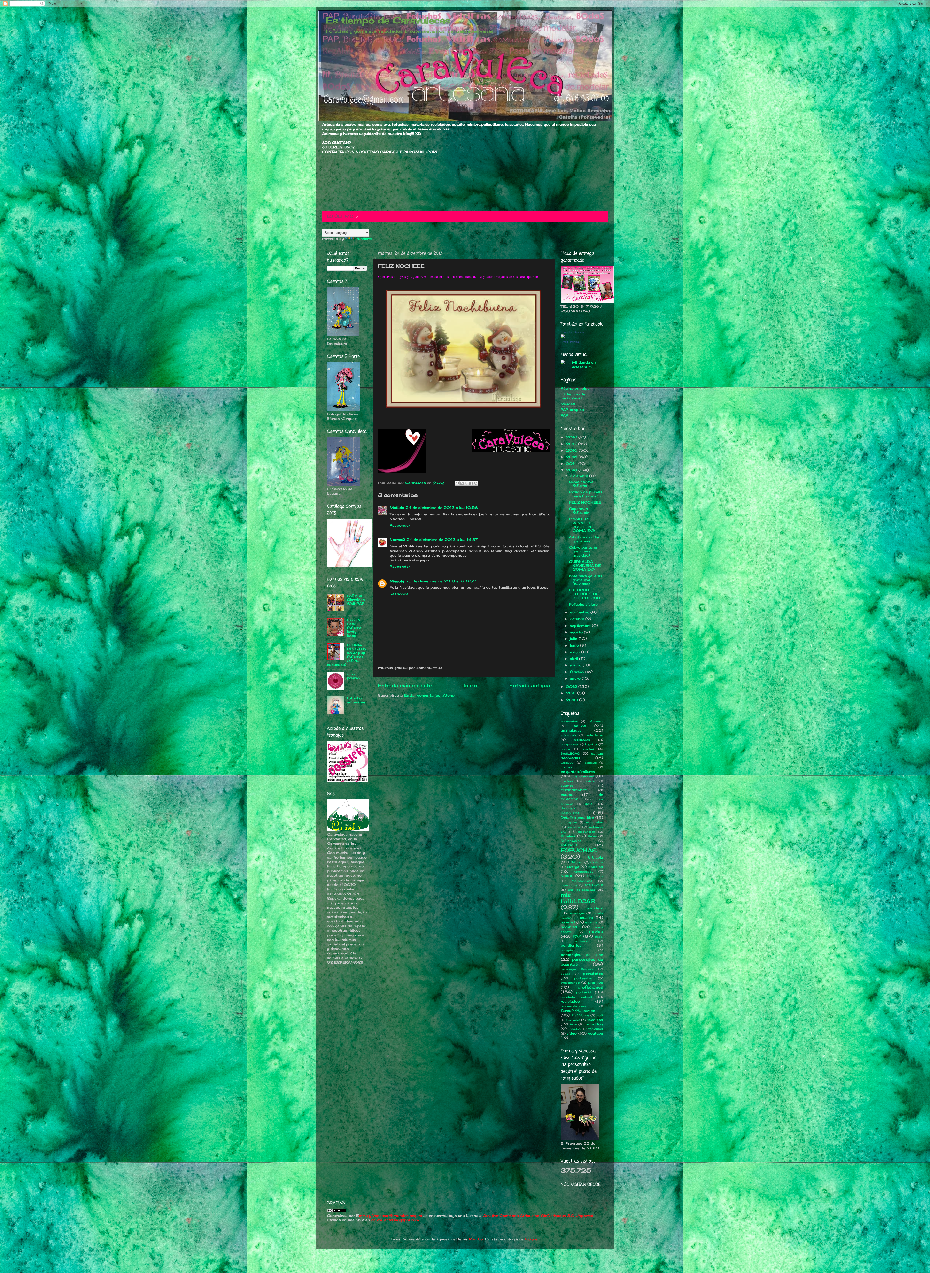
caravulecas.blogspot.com (395, 1220)
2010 (572, 700)
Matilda (397, 508)
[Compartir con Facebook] (471, 483)
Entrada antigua (529, 685)
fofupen (577, 862)
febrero (577, 672)
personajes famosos (577, 969)
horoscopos (584, 871)
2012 (572, 687)
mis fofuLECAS (578, 898)
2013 (572, 470)
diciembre (579, 476)
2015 (572, 457)
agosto (577, 632)
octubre (577, 619)
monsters (594, 908)
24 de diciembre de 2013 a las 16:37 (442, 540)
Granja (573, 867)
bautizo (591, 744)
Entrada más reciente (405, 685)
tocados (574, 1029)
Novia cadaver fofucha (582, 484)
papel (599, 936)
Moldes (568, 404)
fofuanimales (571, 841)
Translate (363, 239)
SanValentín (580, 1015)
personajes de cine (582, 955)
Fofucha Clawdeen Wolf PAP (356, 600)
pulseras (584, 992)
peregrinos (568, 950)
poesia (565, 973)
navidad (568, 922)
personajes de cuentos (582, 961)
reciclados (570, 1001)
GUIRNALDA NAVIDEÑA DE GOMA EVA (585, 565)
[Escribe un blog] (461, 483)
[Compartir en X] (466, 483)
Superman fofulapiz (579, 510)
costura (567, 781)
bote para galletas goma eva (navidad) (585, 580)
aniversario (569, 735)
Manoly (397, 581)
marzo (576, 665)
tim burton (593, 1024)
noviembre (580, 612)
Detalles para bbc (577, 818)
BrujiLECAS (570, 753)
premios (595, 982)
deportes (570, 812)
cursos (567, 795)
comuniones (583, 776)
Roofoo (476, 1239)
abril (574, 658)
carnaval (591, 762)
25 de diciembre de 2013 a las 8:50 (440, 581)
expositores (586, 831)
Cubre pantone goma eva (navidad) (583, 551)
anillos (580, 726)
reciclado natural (576, 997)
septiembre (581, 626)
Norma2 (397, 540)
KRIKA (567, 876)
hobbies (595, 867)
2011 (571, 693)
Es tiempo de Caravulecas (388, 20)
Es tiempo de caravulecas (573, 396)
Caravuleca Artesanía (573, 332)
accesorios (569, 721)
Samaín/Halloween (578, 1010)
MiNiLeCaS (594, 885)
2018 (572, 437)
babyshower (569, 744)
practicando (570, 982)
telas (573, 1024)
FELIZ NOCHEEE (585, 502)
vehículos (595, 1029)
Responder (400, 525)
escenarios (594, 822)
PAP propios (572, 410)
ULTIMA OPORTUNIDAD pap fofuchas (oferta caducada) (347, 655)
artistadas (582, 740)
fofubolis (569, 845)
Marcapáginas (582, 880)
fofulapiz (594, 857)
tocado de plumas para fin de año (585, 494)
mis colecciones (581, 889)
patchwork (581, 941)
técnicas (595, 1020)
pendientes (571, 945)
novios (596, 931)
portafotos (593, 973)
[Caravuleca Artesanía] (563, 337)
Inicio (470, 685)
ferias (592, 836)
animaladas (571, 730)
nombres (569, 927)
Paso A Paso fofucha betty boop (354, 628)
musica (586, 918)
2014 (572, 464)
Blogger (532, 1239)
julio (574, 639)
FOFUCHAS (579, 850)
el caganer (569, 822)
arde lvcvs (594, 735)
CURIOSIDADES (574, 790)
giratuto (596, 862)
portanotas (583, 978)
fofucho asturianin (356, 700)
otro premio (353, 676)
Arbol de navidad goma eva (585, 539)
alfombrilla (595, 721)
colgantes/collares (578, 772)
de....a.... (589, 803)
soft (600, 1015)
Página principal (575, 388)
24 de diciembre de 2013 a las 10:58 (441, 508)
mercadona (569, 885)
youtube (595, 1033)
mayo (575, 652)
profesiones (590, 987)
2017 (572, 444)
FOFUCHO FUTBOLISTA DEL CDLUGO (584, 594)
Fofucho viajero (583, 604)
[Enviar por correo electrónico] (457, 483)
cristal (590, 781)
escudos (574, 827)
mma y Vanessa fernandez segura (390, 1216)
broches (588, 749)
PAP (564, 415)
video (572, 1033)
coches (566, 767)
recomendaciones (573, 1006)
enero (576, 678)
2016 (572, 450)
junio (575, 645)
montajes (577, 913)
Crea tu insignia (570, 341)
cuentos (567, 785)
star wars (573, 1020)
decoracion (569, 808)
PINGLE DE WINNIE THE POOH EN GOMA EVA (582, 525)
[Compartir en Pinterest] (475, 483)
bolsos (566, 749)
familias (568, 836)
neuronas (591, 922)
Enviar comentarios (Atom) (429, 695)
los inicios (595, 876)
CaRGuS (567, 762)
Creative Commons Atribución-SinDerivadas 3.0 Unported (538, 1216)
